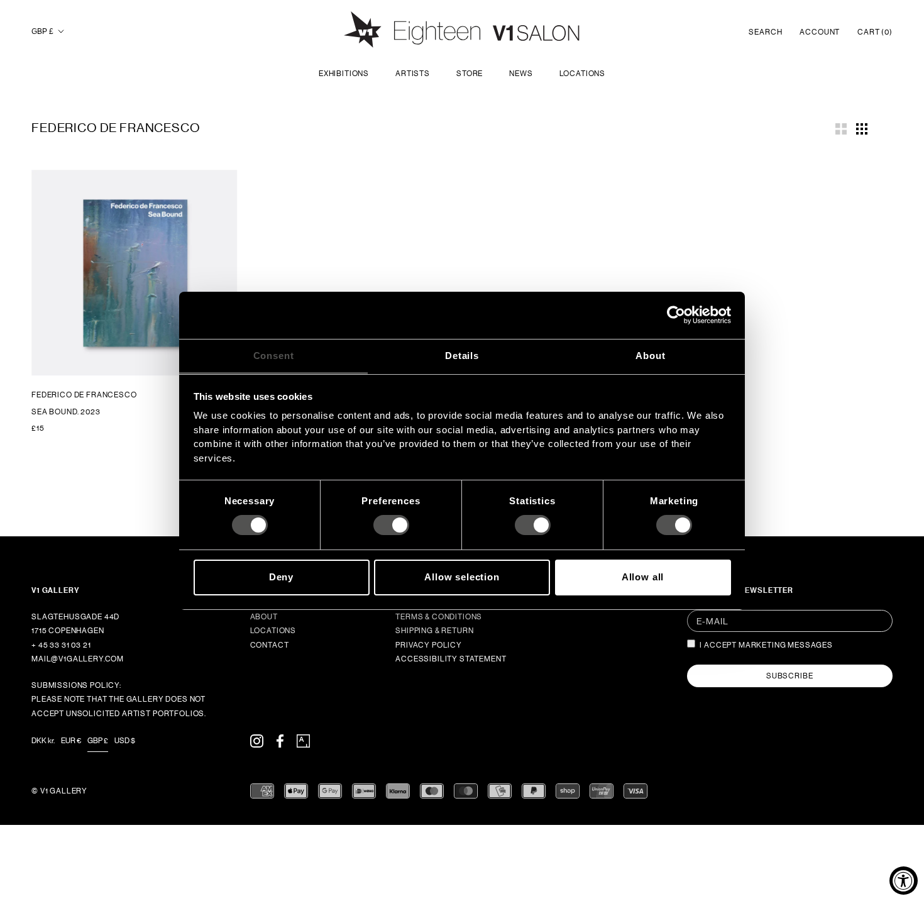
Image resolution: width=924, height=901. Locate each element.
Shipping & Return (434, 630)
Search (765, 32)
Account (820, 32)
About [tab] (650, 355)
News (520, 73)
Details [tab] (462, 355)
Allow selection (462, 577)
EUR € (71, 740)
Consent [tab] (273, 355)
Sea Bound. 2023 (66, 411)
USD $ (124, 740)
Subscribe (789, 676)
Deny (281, 577)
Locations (582, 73)
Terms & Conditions (438, 616)
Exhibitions (344, 73)
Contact (269, 645)
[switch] (391, 525)
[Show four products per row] (861, 128)
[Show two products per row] (841, 128)
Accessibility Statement (450, 659)
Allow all (643, 577)
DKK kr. (43, 740)
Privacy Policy (428, 645)
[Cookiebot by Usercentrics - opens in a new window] (676, 315)
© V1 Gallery (59, 791)
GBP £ (42, 31)
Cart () (875, 32)
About (264, 616)
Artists (412, 73)
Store (469, 73)
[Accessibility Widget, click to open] (903, 880)
